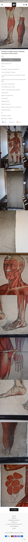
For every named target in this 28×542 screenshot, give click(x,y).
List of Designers (14, 526)
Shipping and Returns (14, 520)
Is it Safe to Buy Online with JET (14, 524)
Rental (14, 528)
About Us (14, 518)
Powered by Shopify (18, 532)
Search (14, 516)
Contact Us (14, 522)
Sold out (11, 60)
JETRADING (11, 532)
